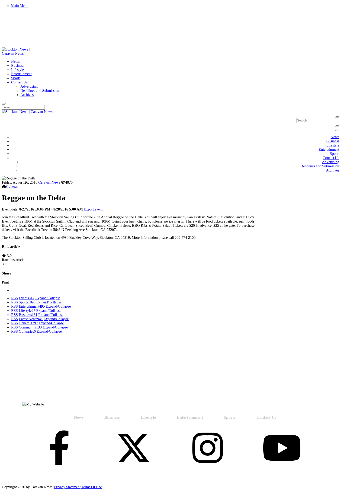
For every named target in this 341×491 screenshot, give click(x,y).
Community (30, 327)
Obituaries (27, 331)
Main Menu (19, 6)
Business (28, 315)
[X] (133, 448)
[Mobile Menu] (337, 126)
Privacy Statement (67, 487)
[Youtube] (282, 448)
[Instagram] (207, 448)
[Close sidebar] (337, 130)
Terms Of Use (91, 487)
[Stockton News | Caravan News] (21, 53)
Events (26, 298)
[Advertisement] (44, 369)
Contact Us (266, 417)
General (12, 186)
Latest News (31, 319)
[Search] (4, 104)
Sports (27, 302)
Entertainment (32, 306)
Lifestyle (27, 310)
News (79, 417)
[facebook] (59, 448)
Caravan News (49, 182)
